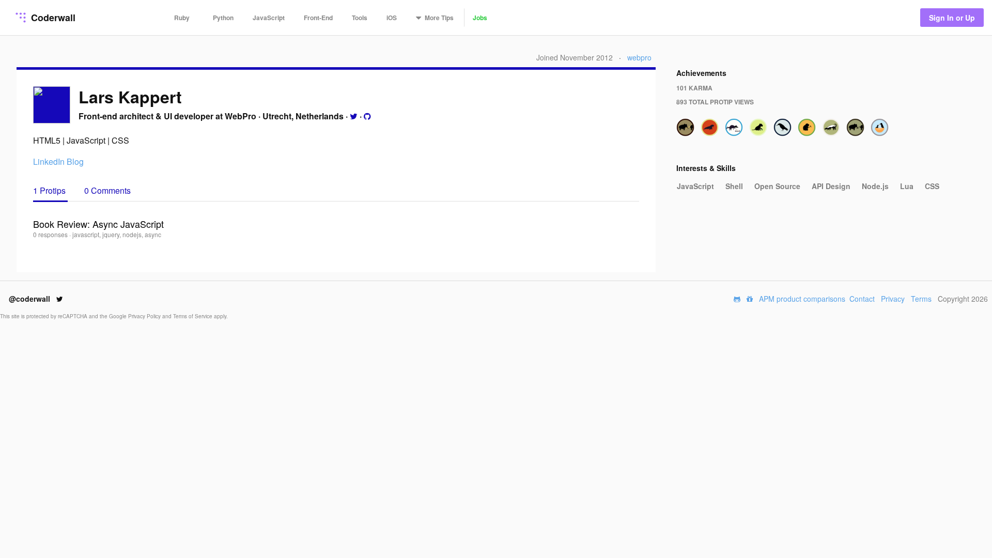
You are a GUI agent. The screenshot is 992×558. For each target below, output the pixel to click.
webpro (639, 57)
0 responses (51, 234)
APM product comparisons (802, 298)
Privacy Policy (145, 316)
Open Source (777, 186)
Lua (906, 186)
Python (223, 17)
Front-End (318, 17)
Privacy (893, 298)
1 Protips (50, 190)
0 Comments (107, 190)
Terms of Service (193, 316)
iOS (391, 17)
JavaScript (269, 17)
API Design (831, 186)
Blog (75, 161)
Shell (734, 186)
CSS (932, 186)
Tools (359, 17)
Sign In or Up (952, 17)
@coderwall (30, 298)
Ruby (182, 17)
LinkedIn (49, 161)
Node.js (875, 186)
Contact (862, 298)
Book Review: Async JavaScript (98, 223)
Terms (921, 298)
